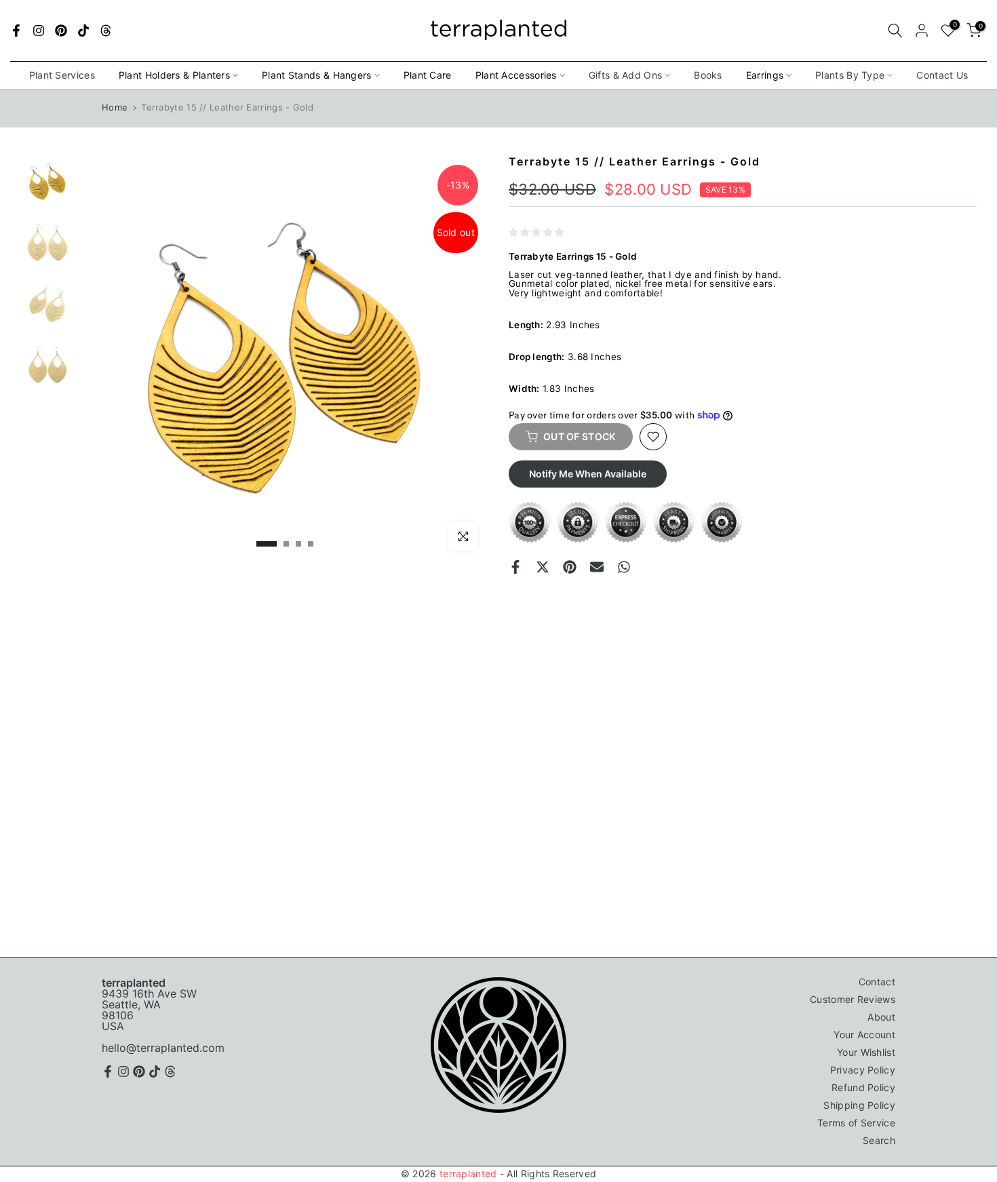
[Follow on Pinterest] (61, 30)
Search (879, 1140)
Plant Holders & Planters (174, 75)
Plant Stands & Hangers (317, 75)
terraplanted (468, 1173)
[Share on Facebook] (515, 567)
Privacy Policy (862, 1070)
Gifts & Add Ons (626, 75)
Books (708, 75)
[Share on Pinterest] (569, 567)
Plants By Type (849, 75)
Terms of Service (856, 1122)
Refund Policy (863, 1087)
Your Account (864, 1034)
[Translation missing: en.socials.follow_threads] (106, 30)
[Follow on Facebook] (16, 30)
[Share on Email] (597, 567)
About (881, 1017)
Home (115, 107)
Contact (877, 981)
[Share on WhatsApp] (624, 567)
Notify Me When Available (587, 473)
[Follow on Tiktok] (83, 30)
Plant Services (62, 75)
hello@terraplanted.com (163, 1048)
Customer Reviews (852, 999)
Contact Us (942, 75)
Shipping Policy (859, 1105)
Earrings (764, 75)
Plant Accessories (516, 75)
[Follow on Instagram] (39, 30)
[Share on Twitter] (542, 567)
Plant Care (428, 75)
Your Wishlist (866, 1052)
